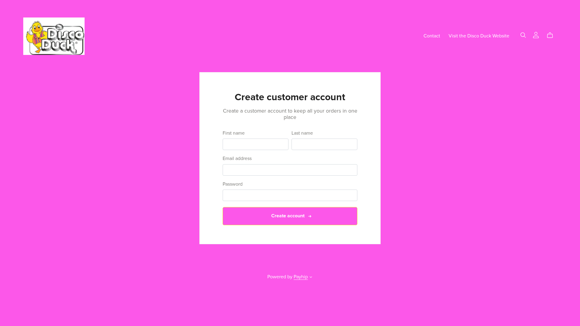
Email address (237, 158)
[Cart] (552, 35)
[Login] (536, 35)
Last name (302, 133)
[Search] (523, 35)
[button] (311, 278)
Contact (432, 36)
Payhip (301, 277)
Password (233, 184)
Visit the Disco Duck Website (479, 36)
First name (234, 133)
